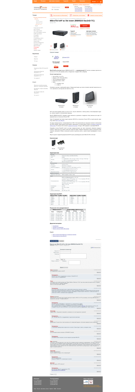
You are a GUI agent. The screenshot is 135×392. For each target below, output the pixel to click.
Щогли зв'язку (37, 45)
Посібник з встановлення (58, 227)
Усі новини (37, 78)
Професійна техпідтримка (79, 15)
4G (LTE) (37, 20)
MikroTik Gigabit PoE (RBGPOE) (56, 62)
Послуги (43, 1)
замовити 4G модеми (72, 125)
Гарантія (65, 1)
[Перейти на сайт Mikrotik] (91, 382)
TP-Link (35, 61)
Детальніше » (73, 35)
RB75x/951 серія (39, 24)
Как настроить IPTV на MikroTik (58, 370)
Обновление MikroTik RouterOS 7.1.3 (39, 72)
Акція (35, 1)
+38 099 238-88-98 (78, 8)
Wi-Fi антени (37, 29)
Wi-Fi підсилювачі (38, 30)
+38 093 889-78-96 (88, 11)
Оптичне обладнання (39, 42)
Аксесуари (36, 36)
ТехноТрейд (40, 8)
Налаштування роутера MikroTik (59, 236)
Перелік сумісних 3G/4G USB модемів (61, 228)
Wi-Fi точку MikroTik (60, 120)
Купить (56, 67)
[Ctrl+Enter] (64, 267)
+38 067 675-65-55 (88, 10)
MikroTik (36, 58)
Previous (50, 46)
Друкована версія (54, 49)
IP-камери (36, 35)
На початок (98, 239)
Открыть (66, 66)
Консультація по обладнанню (60, 15)
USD (100, 4)
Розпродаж (36, 47)
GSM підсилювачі (38, 33)
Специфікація (55, 225)
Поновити (64, 260)
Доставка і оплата (54, 1)
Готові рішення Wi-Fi (38, 38)
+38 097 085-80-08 (78, 10)
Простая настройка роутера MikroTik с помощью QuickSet (41, 86)
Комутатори (36, 41)
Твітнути (63, 49)
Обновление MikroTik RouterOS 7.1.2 (39, 75)
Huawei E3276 (66, 61)
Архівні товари (37, 50)
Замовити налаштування (96, 15)
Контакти (82, 1)
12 (74, 32)
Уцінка (35, 48)
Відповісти (99, 272)
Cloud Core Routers (39, 21)
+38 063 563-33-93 (78, 11)
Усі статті (36, 95)
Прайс (74, 1)
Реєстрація (56, 9)
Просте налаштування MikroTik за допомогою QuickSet (64, 234)
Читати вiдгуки (97, 247)
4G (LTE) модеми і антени (40, 32)
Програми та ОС (37, 44)
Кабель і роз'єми (37, 39)
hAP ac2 (83, 305)
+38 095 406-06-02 (88, 8)
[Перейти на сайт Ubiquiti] (86, 382)
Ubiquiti (36, 25)
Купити (85, 25)
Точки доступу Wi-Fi (38, 27)
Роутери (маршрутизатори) (40, 17)
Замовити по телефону (85, 28)
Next (67, 46)
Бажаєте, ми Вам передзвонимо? (82, 4)
